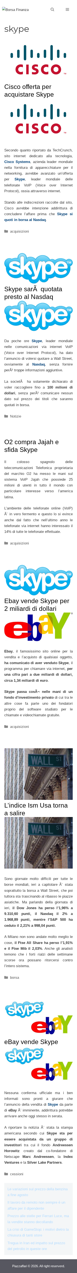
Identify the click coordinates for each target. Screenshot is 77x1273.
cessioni (16, 1174)
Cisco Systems (17, 162)
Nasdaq (38, 364)
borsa (14, 978)
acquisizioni (19, 231)
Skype (20, 179)
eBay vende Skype (31, 1041)
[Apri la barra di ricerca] (52, 9)
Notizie (15, 416)
